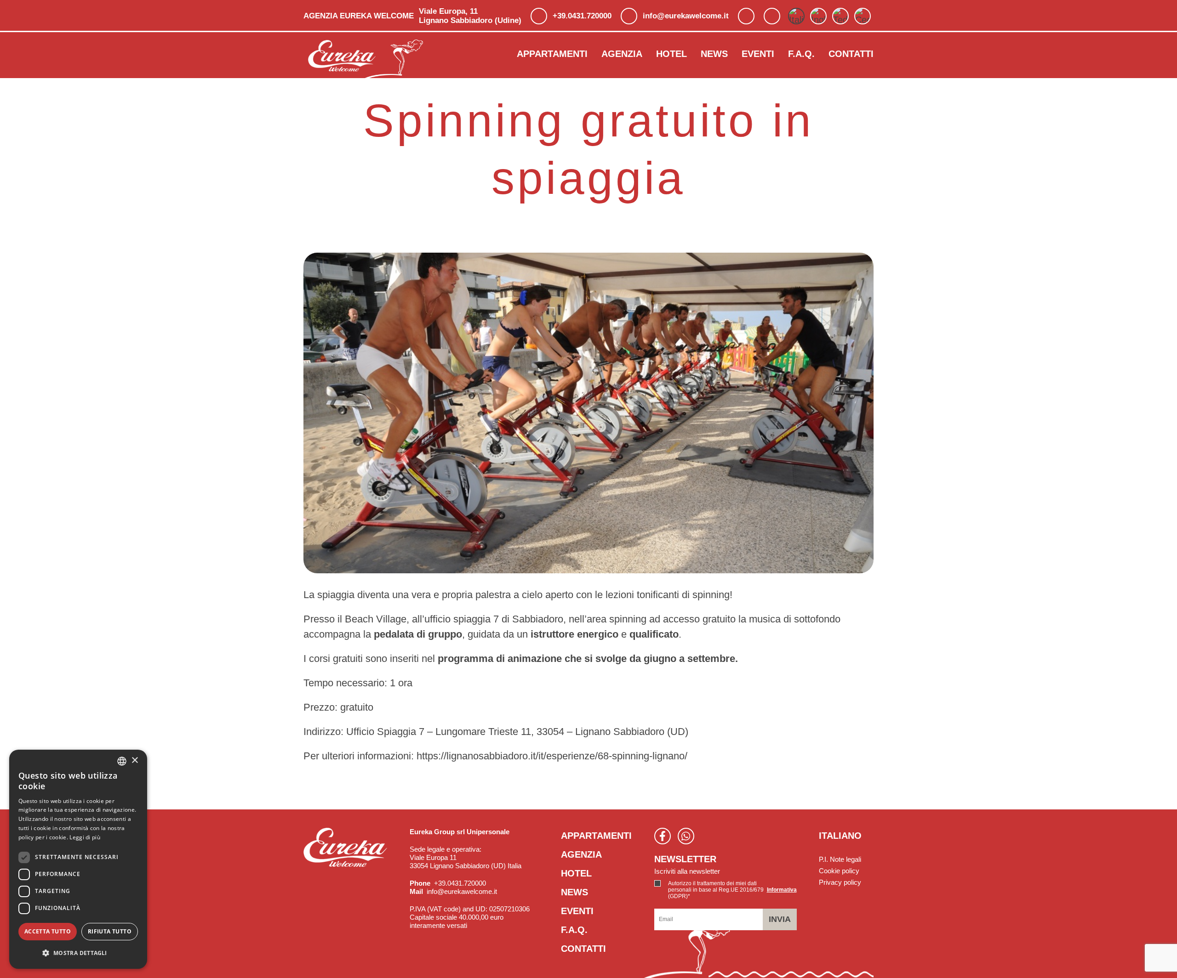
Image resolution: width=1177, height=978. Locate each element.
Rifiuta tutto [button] (109, 931)
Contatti (851, 54)
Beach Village (375, 619)
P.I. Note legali (840, 859)
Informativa (782, 890)
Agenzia (621, 54)
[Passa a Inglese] (818, 16)
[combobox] (121, 761)
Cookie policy (839, 871)
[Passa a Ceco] (862, 16)
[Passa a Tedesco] (840, 16)
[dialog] (78, 859)
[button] (78, 953)
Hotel (671, 54)
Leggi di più (84, 837)
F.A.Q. (801, 54)
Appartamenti (552, 54)
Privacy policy (840, 882)
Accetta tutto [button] (47, 931)
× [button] (134, 760)
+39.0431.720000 (582, 15)
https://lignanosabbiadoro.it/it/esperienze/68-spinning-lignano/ (552, 756)
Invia (780, 919)
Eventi (758, 54)
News (714, 54)
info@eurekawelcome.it (686, 15)
